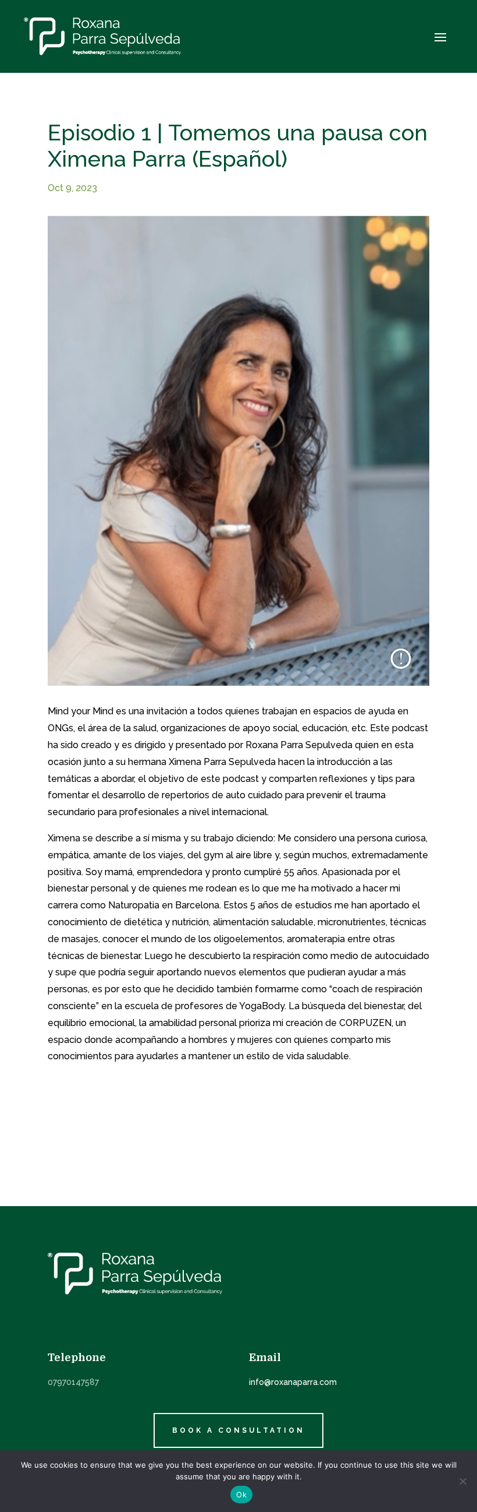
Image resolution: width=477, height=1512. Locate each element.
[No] (462, 1481)
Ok (241, 1494)
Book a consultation (238, 1430)
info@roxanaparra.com (293, 1382)
